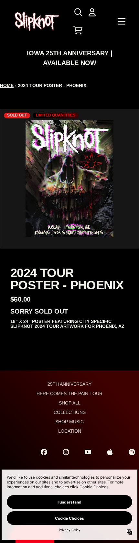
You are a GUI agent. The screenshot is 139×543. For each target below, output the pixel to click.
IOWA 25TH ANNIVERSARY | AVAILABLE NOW (69, 58)
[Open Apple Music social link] (110, 452)
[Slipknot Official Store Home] (36, 21)
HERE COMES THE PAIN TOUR (69, 393)
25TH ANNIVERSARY (69, 384)
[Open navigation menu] (121, 21)
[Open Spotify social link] (132, 452)
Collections (70, 412)
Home (7, 85)
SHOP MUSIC (69, 421)
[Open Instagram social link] (66, 452)
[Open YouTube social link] (88, 452)
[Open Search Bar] (77, 12)
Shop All (69, 402)
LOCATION (69, 431)
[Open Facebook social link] (44, 452)
